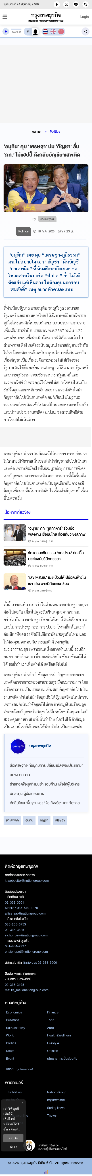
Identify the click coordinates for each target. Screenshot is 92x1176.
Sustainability (15, 1028)
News (10, 1051)
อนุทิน (29, 820)
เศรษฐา (60, 820)
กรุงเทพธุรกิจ (56, 1100)
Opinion (52, 1051)
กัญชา (44, 820)
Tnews (51, 1115)
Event (10, 1058)
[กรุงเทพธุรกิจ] (46, 17)
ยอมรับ (13, 1138)
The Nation (14, 1092)
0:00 (14, 32)
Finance (53, 1012)
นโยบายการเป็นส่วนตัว (62, 1058)
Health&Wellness (59, 1035)
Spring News (56, 1108)
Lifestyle (53, 1043)
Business (12, 1020)
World (10, 1035)
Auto (50, 1028)
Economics (14, 1012)
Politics (55, 131)
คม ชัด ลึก (13, 1100)
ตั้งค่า (13, 1147)
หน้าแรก (37, 131)
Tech (50, 1020)
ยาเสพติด (12, 820)
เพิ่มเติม (15, 1129)
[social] (57, 4)
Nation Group (56, 1092)
